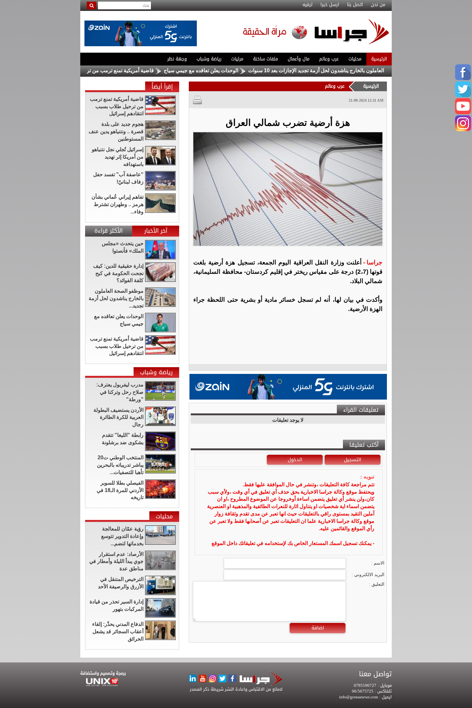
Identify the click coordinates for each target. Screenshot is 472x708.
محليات (355, 59)
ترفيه (307, 5)
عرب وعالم (329, 59)
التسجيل (352, 459)
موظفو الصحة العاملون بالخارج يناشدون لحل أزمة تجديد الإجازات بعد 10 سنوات (354, 70)
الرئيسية (379, 59)
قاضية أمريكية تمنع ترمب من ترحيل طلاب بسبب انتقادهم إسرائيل (107, 70)
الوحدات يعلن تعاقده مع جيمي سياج (224, 70)
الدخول (295, 459)
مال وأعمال (299, 59)
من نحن (378, 5)
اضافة (317, 627)
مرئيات (237, 59)
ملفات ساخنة (265, 59)
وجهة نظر (177, 59)
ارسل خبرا (329, 5)
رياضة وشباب (209, 59)
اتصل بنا (355, 5)
